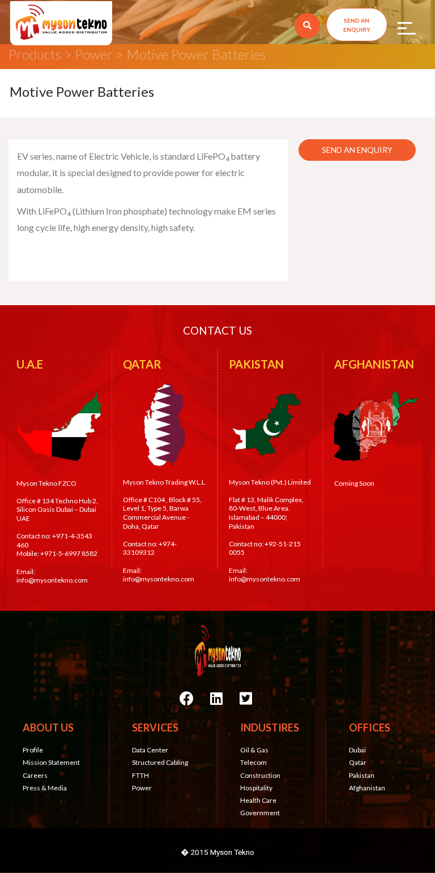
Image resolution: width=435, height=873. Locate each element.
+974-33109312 (150, 548)
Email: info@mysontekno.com (52, 576)
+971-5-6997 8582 (68, 553)
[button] (356, 24)
